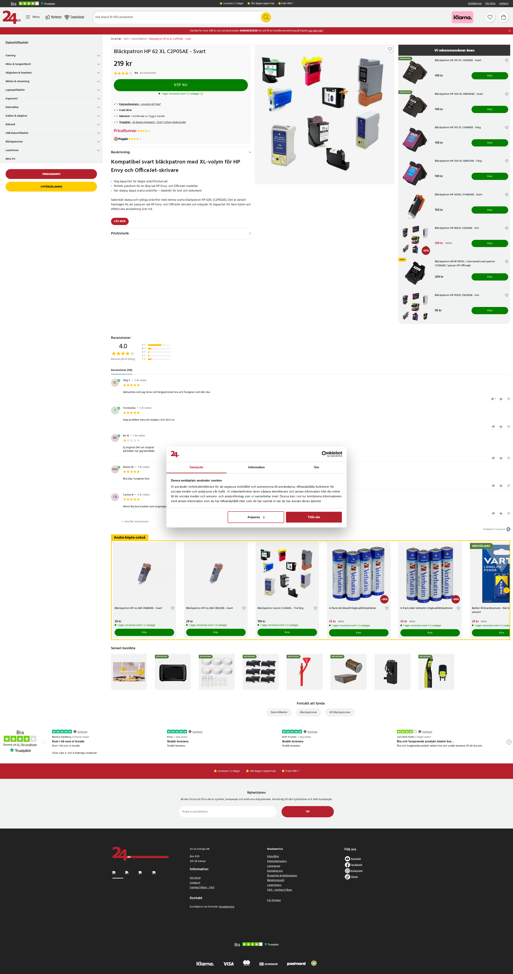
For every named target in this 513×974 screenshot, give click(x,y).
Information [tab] (256, 467)
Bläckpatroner (14, 141)
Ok (308, 811)
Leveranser (273, 866)
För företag (274, 900)
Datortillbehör (17, 43)
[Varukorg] (504, 17)
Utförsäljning (51, 187)
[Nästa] (507, 590)
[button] (314, 963)
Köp (490, 76)
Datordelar (12, 107)
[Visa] (250, 233)
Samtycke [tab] (196, 467)
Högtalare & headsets (19, 73)
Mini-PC (11, 159)
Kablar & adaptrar (16, 116)
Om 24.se (490, 4)
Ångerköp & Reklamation (282, 875)
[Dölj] (250, 152)
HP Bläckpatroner (339, 712)
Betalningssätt (275, 880)
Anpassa (253, 517)
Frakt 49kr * (287, 4)
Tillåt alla (314, 517)
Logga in (503, 4)
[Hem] (11, 17)
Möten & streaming (17, 81)
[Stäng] (509, 30)
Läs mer (120, 221)
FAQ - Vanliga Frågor (279, 890)
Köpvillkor (273, 856)
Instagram (356, 870)
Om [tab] (316, 467)
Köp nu (181, 85)
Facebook (356, 864)
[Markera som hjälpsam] (494, 426)
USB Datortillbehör (17, 133)
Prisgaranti (51, 174)
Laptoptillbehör (15, 90)
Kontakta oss (275, 871)
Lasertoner (12, 150)
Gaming (10, 55)
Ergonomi (12, 98)
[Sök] (266, 17)
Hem (126, 39)
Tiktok (354, 876)
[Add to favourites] (390, 49)
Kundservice (475, 4)
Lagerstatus (274, 885)
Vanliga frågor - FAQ (202, 887)
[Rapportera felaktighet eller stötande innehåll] (508, 399)
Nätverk (10, 124)
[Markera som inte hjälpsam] (501, 399)
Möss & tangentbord (18, 64)
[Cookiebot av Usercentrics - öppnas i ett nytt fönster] (324, 454)
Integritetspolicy (277, 861)
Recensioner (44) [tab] (121, 370)
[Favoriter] (490, 17)
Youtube (355, 858)
